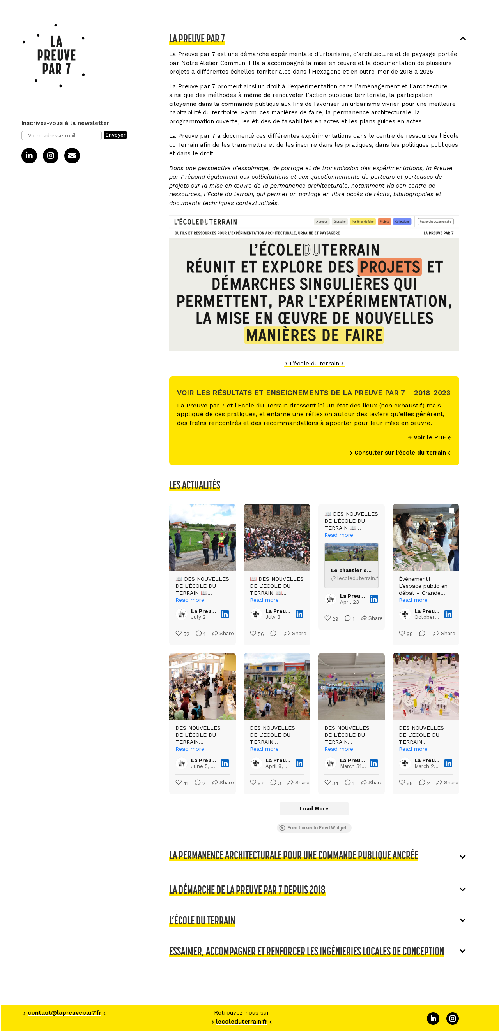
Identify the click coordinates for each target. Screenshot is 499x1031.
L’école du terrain (314, 363)
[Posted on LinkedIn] (225, 614)
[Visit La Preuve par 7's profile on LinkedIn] (183, 614)
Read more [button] (189, 600)
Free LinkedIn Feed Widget (317, 828)
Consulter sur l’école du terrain (400, 452)
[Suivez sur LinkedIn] (433, 1018)
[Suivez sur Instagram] (452, 1018)
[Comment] (271, 634)
